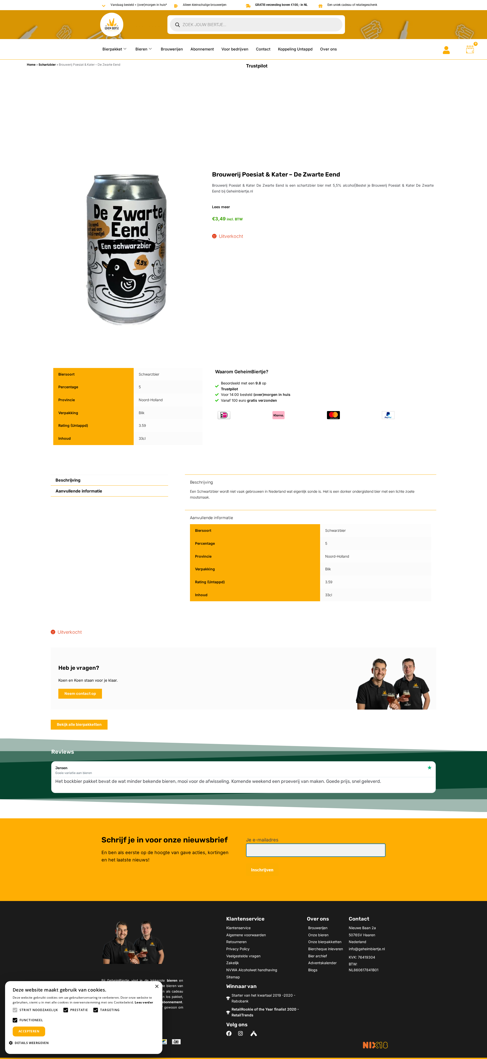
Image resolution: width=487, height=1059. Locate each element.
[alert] (83, 1017)
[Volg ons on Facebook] (230, 1033)
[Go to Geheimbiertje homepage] (112, 25)
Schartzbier (47, 64)
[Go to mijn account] (446, 50)
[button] (31, 1042)
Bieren (141, 49)
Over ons (328, 49)
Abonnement (202, 49)
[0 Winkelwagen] (470, 49)
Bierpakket (112, 49)
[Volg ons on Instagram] (242, 1033)
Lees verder (144, 1002)
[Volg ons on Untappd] (254, 1033)
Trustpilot (257, 65)
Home (31, 64)
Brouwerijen (172, 49)
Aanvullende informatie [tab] (79, 490)
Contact (263, 49)
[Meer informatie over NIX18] (375, 1045)
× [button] (157, 987)
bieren (172, 980)
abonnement (172, 1002)
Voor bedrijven (234, 49)
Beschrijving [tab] (68, 480)
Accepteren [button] (29, 1031)
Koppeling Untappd (295, 49)
